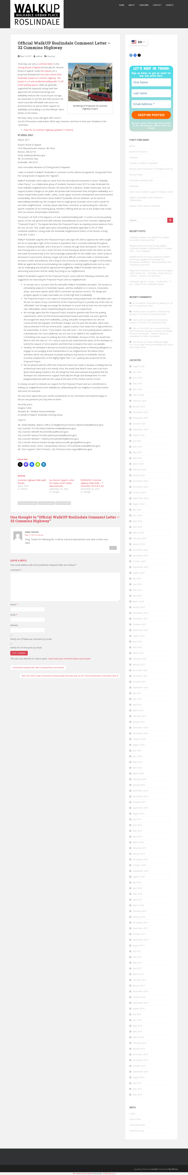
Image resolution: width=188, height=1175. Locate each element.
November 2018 (140, 859)
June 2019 (137, 825)
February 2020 (139, 779)
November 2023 (140, 555)
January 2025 (139, 475)
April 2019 (137, 836)
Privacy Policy (135, 174)
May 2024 (137, 521)
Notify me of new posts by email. (26, 647)
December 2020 (140, 727)
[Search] (170, 220)
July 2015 (137, 1083)
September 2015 (140, 1071)
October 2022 (139, 624)
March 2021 (138, 710)
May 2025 (137, 452)
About (132, 5)
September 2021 (140, 687)
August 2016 (139, 1008)
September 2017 (140, 939)
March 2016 (138, 1037)
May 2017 (137, 962)
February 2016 (139, 1043)
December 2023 (140, 549)
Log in (132, 1113)
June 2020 (137, 756)
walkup (39, 56)
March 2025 (138, 463)
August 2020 (139, 744)
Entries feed (135, 1119)
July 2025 (137, 440)
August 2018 (139, 876)
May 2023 (137, 590)
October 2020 (139, 739)
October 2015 (139, 1065)
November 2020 (140, 733)
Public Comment (63, 503)
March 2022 (138, 653)
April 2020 (137, 767)
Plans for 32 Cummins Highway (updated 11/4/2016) (48, 129)
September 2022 (140, 630)
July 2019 (137, 819)
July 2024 (137, 509)
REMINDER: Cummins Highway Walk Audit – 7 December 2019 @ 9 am (92, 483)
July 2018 (137, 882)
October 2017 (139, 934)
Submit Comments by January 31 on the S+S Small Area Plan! (151, 304)
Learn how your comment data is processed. (69, 658)
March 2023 (138, 601)
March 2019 (138, 842)
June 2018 (137, 888)
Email (13, 614)
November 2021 (140, 676)
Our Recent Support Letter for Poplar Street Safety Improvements (61, 483)
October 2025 (139, 423)
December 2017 (140, 922)
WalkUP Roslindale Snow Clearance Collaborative (146, 199)
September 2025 (140, 429)
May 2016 (137, 1025)
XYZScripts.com (109, 1173)
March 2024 (138, 532)
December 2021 (140, 670)
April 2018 (137, 899)
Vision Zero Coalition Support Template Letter (151, 191)
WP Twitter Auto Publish (82, 1173)
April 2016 (137, 1031)
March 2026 (138, 395)
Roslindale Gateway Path (141, 180)
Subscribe (143, 5)
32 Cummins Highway (28, 503)
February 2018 (139, 911)
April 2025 (137, 458)
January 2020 (139, 784)
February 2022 (139, 658)
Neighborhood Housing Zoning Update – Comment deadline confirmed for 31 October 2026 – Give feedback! (150, 248)
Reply (113, 548)
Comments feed (137, 1125)
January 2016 (139, 1048)
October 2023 (139, 561)
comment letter (45, 63)
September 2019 (140, 807)
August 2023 (139, 572)
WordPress (173, 1169)
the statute (46, 71)
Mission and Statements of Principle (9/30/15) (151, 168)
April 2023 (137, 595)
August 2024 (139, 504)
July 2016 (137, 1014)
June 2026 (137, 377)
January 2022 (139, 664)
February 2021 (139, 716)
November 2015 (140, 1060)
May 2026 (137, 383)
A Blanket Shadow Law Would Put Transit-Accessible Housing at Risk (149, 238)
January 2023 (139, 607)
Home (121, 5)
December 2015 (140, 1054)
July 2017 (137, 951)
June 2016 (137, 1020)
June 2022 (137, 641)
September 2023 (140, 567)
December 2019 (140, 790)
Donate (169, 5)
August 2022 (139, 635)
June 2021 (137, 698)
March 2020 (138, 773)
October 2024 (139, 492)
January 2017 (139, 985)
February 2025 (139, 469)
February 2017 (139, 979)
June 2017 (137, 956)
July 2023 (137, 578)
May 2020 (137, 762)
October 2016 (139, 997)
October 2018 (139, 865)
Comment (16, 570)
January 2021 (139, 721)
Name (14, 604)
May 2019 (137, 830)
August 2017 (139, 945)
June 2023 (137, 584)
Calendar (133, 157)
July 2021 (137, 693)
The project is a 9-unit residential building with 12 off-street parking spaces (41, 81)
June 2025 (137, 446)
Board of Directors (138, 151)
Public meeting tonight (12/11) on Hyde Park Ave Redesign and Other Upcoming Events (151, 345)
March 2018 (138, 905)
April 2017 (137, 968)
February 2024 (139, 538)
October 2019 (139, 802)
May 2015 (137, 1094)
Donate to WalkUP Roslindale (143, 163)
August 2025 (139, 435)
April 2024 (137, 526)
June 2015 (137, 1088)
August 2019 (139, 813)
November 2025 (140, 418)
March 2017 (138, 974)
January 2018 (139, 916)
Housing (51, 56)
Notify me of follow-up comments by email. (31, 639)
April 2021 (137, 704)
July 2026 (137, 372)
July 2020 (137, 750)
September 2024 (140, 498)
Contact (157, 5)
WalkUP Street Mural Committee (144, 206)
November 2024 (140, 486)
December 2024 (140, 481)
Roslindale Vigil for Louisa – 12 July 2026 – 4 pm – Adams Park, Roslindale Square (150, 283)
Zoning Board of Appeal (29, 67)
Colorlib (154, 1169)
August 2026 (139, 366)
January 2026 (139, 406)
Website (14, 625)
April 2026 (137, 389)
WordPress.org (136, 1130)
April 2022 (137, 647)
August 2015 (139, 1077)
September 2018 (140, 870)
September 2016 (140, 1002)
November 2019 (140, 796)
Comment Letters (46, 503)
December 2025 (140, 412)
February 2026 (139, 400)
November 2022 (140, 618)
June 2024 (137, 515)
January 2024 (139, 544)
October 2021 (139, 681)
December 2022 (140, 612)
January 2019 (139, 853)
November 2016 (140, 991)
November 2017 (140, 928)
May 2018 (137, 893)
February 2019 (139, 848)
